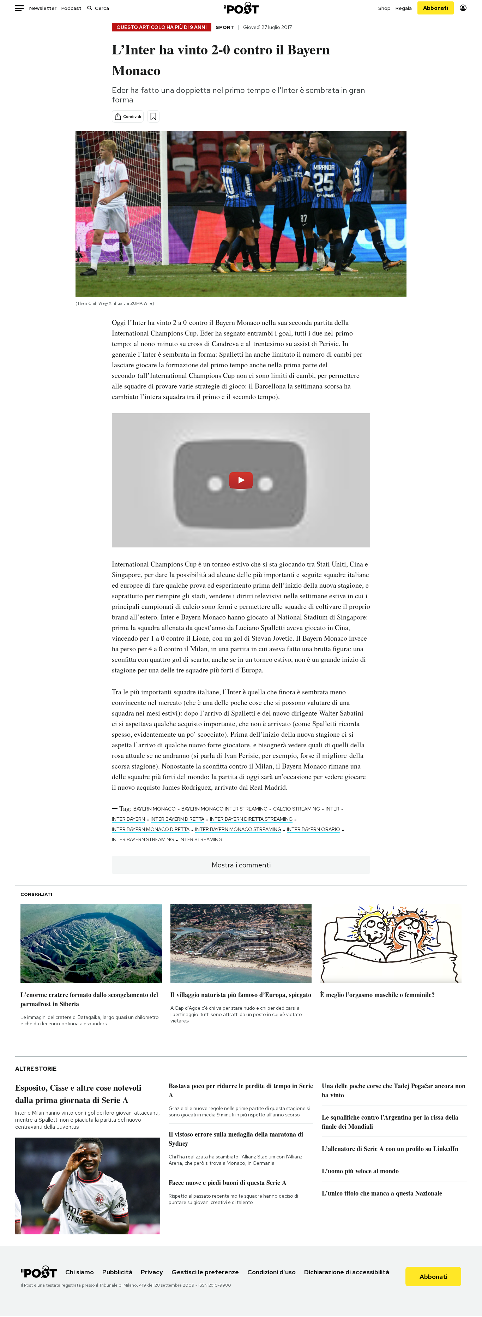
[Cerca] (89, 8)
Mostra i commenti (241, 865)
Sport (225, 27)
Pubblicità (117, 1272)
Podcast (71, 8)
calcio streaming (296, 809)
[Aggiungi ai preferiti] (153, 116)
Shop (384, 8)
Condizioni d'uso (271, 1272)
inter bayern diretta (177, 819)
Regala (404, 8)
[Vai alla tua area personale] (463, 8)
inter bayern (128, 819)
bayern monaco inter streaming (224, 809)
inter (332, 809)
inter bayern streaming (143, 839)
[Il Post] (241, 8)
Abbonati (435, 8)
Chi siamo (79, 1272)
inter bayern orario (313, 829)
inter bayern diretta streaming (251, 819)
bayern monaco (154, 809)
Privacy (152, 1272)
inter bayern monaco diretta (150, 829)
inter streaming (201, 839)
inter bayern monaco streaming (238, 829)
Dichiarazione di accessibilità (346, 1272)
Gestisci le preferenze (205, 1272)
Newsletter (42, 8)
